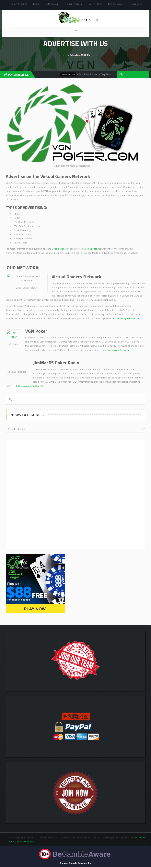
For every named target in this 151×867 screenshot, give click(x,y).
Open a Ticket (59, 249)
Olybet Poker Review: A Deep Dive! (86, 74)
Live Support (90, 249)
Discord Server (115, 4)
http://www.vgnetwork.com (126, 318)
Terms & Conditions (25, 841)
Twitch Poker (95, 4)
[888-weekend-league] (35, 583)
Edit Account (52, 4)
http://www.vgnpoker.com (115, 350)
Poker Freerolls (74, 4)
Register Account (18, 4)
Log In (36, 4)
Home (64, 55)
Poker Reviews (59, 74)
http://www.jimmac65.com (30, 386)
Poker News (136, 4)
